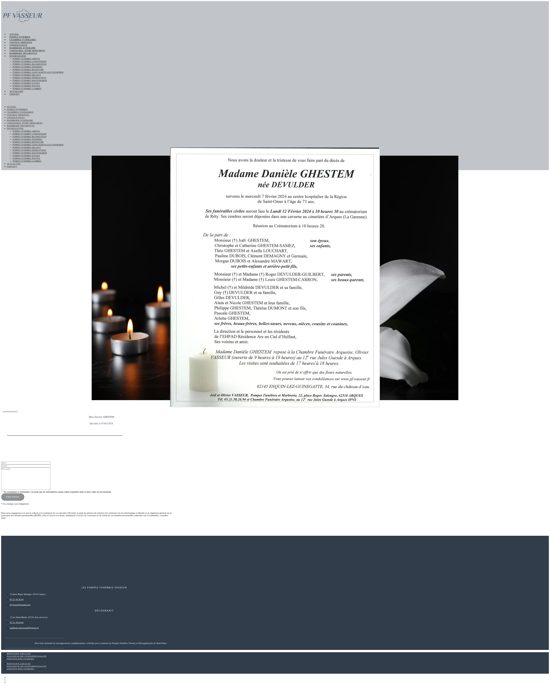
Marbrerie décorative (23, 53)
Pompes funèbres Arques (26, 58)
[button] (275, 100)
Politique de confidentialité (18, 518)
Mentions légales (19, 653)
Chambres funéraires (22, 39)
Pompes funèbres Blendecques (30, 64)
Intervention (17, 56)
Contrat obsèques (20, 42)
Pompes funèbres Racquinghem (30, 80)
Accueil (14, 34)
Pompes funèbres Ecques (26, 83)
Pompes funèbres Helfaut (27, 75)
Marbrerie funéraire (22, 47)
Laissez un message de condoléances (96, 446)
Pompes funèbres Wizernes (27, 66)
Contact (14, 94)
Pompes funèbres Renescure (28, 69)
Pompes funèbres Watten (26, 85)
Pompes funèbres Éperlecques (29, 77)
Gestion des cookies (20, 659)
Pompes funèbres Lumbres (27, 88)
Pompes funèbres (19, 37)
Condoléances (18, 45)
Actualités (16, 91)
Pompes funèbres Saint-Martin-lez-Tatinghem (38, 72)
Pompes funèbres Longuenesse (30, 61)
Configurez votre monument (27, 50)
